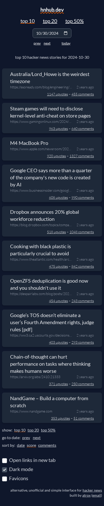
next (47, 43)
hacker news (92, 490)
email (96, 495)
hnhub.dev (52, 10)
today (66, 43)
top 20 (50, 21)
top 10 (27, 21)
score (31, 445)
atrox (86, 495)
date (21, 445)
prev (37, 43)
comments (47, 445)
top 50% (74, 21)
